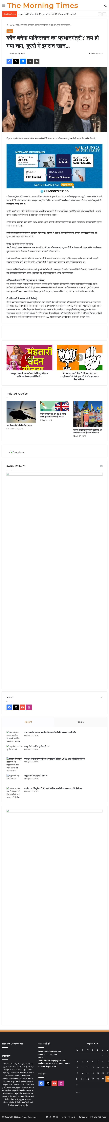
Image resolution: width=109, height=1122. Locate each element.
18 (82, 1073)
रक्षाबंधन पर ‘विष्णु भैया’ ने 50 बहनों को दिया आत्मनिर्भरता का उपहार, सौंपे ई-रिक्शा (53, 788)
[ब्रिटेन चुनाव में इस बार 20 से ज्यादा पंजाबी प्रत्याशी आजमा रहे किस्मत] (54, 406)
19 (88, 1073)
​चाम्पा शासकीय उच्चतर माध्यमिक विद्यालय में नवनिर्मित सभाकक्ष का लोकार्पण (50, 732)
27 (93, 1079)
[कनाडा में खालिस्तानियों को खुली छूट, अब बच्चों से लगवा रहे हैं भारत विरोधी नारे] (87, 414)
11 (82, 1067)
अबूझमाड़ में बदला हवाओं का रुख (35, 775)
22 (103, 1073)
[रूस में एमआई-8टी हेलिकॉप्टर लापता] (21, 412)
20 (93, 1073)
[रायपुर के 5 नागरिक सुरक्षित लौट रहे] (14, 750)
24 (77, 1079)
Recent (28, 722)
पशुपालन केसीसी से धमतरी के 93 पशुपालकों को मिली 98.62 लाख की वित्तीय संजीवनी (47, 14)
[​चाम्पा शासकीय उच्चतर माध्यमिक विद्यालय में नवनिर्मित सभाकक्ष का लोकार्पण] (14, 737)
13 (93, 1067)
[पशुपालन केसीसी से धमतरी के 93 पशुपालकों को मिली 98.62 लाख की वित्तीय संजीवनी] (14, 764)
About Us (72, 1117)
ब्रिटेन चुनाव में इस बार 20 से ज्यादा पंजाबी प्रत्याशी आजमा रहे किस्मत (53, 415)
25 (82, 1079)
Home (11, 25)
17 (77, 1073)
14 (98, 1067)
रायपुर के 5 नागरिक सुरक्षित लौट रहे (36, 746)
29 (103, 1079)
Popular (80, 722)
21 (98, 1073)
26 (87, 1079)
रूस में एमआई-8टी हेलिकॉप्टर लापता (19, 425)
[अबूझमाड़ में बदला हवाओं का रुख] (14, 779)
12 (88, 1067)
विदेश (17, 25)
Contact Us (83, 1117)
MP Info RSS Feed (98, 1117)
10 (77, 1067)
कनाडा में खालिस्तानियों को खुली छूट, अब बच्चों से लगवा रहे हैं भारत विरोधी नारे (87, 431)
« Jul (77, 1092)
